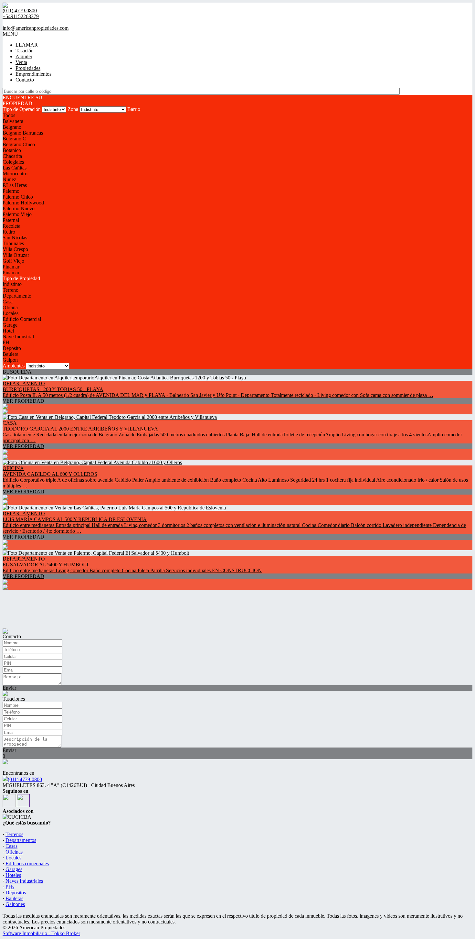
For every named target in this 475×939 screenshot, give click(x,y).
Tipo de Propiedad (21, 278)
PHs (9, 887)
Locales (10, 313)
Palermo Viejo (17, 214)
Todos (9, 115)
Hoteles (13, 875)
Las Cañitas (14, 167)
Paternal (11, 220)
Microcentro (15, 173)
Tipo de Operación (22, 109)
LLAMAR (27, 45)
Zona (73, 109)
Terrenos (14, 834)
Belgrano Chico (19, 144)
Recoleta (11, 226)
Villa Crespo (15, 249)
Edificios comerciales (27, 863)
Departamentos (20, 840)
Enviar (9, 688)
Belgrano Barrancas (23, 133)
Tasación (25, 50)
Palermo (11, 191)
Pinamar (11, 266)
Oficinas (14, 852)
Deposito (12, 348)
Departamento (17, 296)
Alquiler (24, 56)
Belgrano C (14, 138)
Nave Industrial (18, 336)
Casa (8, 301)
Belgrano (12, 127)
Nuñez (9, 179)
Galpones (15, 904)
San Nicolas (15, 237)
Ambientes (14, 365)
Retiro (9, 232)
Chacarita (12, 156)
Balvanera (13, 121)
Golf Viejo (13, 261)
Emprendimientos (33, 74)
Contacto (25, 79)
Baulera (10, 354)
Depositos (15, 892)
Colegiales (13, 162)
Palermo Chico (18, 197)
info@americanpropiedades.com (36, 28)
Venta (21, 62)
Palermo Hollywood (23, 202)
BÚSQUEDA (17, 372)
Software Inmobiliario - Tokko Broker (41, 933)
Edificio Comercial (22, 319)
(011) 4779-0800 (25, 779)
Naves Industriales (24, 881)
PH (6, 342)
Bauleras (14, 898)
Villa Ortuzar (16, 255)
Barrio (133, 109)
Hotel (8, 330)
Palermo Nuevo (19, 208)
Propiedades (28, 68)
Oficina (10, 307)
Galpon (10, 360)
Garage (10, 325)
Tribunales (13, 243)
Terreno (10, 290)
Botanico (12, 150)
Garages (13, 869)
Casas (11, 846)
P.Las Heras (15, 185)
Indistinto (12, 284)
